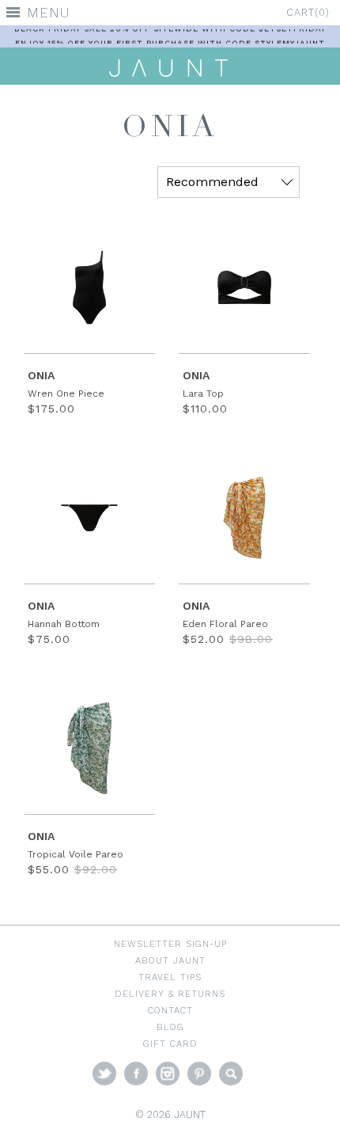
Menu (48, 13)
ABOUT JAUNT (170, 960)
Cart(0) (308, 12)
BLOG (170, 1026)
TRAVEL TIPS (170, 977)
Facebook (136, 1073)
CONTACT (170, 1010)
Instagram (167, 1073)
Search (231, 1073)
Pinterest (199, 1073)
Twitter (104, 1073)
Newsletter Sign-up (170, 943)
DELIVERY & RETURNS (170, 993)
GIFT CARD (170, 1043)
